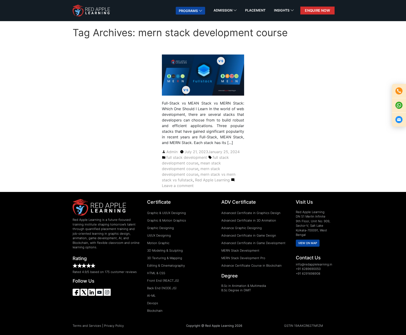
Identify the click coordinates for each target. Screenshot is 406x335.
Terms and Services (87, 325)
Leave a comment (178, 185)
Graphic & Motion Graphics (166, 220)
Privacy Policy (114, 325)
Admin (172, 151)
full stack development (186, 157)
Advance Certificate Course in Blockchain (251, 265)
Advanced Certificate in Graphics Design (251, 213)
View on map (307, 243)
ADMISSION (223, 10)
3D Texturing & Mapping (164, 258)
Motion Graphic (158, 243)
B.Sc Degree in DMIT (236, 290)
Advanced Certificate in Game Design (248, 235)
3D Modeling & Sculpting (165, 250)
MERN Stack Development (240, 250)
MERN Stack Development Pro (243, 258)
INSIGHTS (281, 10)
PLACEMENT (255, 10)
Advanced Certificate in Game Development (253, 243)
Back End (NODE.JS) (162, 288)
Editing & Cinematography (166, 265)
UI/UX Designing (159, 235)
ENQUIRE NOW (317, 10)
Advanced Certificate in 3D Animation (248, 220)
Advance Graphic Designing (241, 228)
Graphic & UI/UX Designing (166, 213)
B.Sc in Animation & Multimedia (243, 286)
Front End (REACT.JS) (163, 280)
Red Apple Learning (212, 180)
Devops (152, 303)
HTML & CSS (156, 273)
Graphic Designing (160, 228)
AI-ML (151, 295)
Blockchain (155, 310)
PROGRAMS (188, 11)
